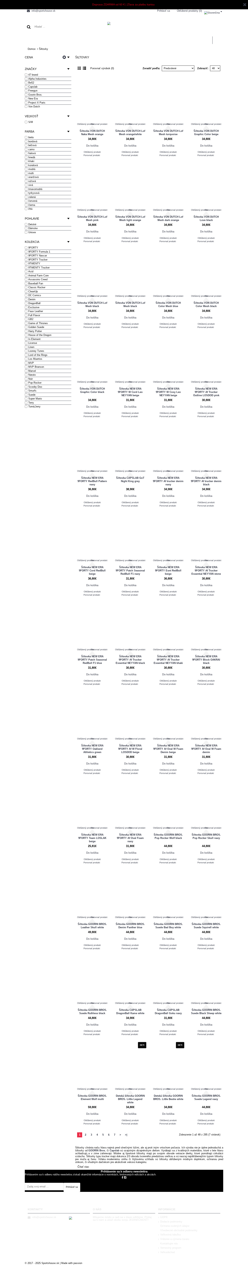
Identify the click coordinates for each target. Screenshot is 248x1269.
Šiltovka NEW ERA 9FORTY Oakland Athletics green (92, 749)
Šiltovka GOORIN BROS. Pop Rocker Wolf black (168, 836)
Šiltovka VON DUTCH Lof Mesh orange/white (130, 132)
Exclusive (33, 307)
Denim (31, 299)
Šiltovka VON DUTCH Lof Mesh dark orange (168, 218)
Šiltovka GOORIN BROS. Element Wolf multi (92, 1097)
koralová (33, 165)
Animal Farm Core (38, 275)
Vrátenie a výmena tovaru (174, 1239)
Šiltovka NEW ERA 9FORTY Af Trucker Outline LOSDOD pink (206, 392)
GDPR (163, 1217)
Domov (32, 48)
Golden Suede (36, 327)
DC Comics (34, 295)
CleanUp (33, 291)
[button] (213, 11)
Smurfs (32, 390)
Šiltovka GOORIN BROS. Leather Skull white (92, 926)
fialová (32, 153)
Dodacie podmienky (171, 1221)
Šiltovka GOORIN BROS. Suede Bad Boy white (168, 926)
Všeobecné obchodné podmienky (178, 1230)
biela (31, 137)
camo (31, 149)
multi (31, 173)
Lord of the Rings (37, 355)
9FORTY (33, 247)
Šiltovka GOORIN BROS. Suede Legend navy (206, 1097)
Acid (30, 271)
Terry (31, 402)
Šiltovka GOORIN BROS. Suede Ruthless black (92, 1011)
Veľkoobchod (167, 1252)
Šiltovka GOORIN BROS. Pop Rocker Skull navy (206, 836)
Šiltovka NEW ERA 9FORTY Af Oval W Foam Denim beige (168, 749)
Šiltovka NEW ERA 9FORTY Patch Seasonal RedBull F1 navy (130, 570)
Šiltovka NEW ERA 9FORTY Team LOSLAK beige (92, 838)
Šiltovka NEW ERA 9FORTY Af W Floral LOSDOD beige (130, 749)
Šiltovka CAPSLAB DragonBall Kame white (130, 1011)
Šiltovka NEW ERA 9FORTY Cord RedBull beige (92, 570)
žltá (30, 208)
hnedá (31, 157)
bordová (32, 141)
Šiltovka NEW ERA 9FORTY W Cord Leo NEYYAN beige (130, 392)
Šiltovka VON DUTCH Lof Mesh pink (92, 218)
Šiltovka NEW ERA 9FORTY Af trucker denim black (206, 481)
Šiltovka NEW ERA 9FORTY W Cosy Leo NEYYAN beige (168, 392)
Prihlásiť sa (72, 1187)
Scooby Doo (35, 386)
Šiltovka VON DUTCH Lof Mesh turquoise (168, 132)
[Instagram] (125, 1177)
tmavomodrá (35, 189)
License (32, 343)
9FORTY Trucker (37, 259)
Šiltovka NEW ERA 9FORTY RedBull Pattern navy (92, 481)
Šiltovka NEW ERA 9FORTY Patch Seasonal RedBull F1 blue (92, 659)
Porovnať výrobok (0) (102, 68)
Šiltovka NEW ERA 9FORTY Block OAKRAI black (206, 659)
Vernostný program (170, 1247)
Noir (30, 378)
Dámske (33, 228)
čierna (31, 205)
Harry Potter (35, 331)
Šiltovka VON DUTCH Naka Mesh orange (92, 132)
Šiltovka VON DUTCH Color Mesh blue (168, 304)
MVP (31, 362)
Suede (31, 394)
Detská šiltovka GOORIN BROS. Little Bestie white (168, 1097)
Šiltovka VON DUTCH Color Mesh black (206, 304)
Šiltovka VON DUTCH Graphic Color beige (206, 132)
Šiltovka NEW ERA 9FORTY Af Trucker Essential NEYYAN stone (206, 570)
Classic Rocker (36, 287)
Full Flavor (34, 315)
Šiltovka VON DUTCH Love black (206, 218)
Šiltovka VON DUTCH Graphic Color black (92, 390)
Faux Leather (35, 311)
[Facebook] (122, 1177)
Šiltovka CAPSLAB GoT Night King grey (130, 479)
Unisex (32, 232)
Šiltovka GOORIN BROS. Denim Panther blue (130, 926)
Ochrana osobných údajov (174, 1225)
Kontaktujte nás (169, 1243)
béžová (32, 145)
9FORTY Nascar (37, 255)
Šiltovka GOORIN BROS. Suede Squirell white (206, 926)
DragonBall (34, 303)
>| (126, 1134)
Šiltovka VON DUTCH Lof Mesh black (92, 304)
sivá (30, 185)
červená (32, 200)
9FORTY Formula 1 (39, 251)
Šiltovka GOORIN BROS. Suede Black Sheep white (206, 1011)
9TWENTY (34, 263)
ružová (32, 181)
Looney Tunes (36, 350)
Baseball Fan (35, 283)
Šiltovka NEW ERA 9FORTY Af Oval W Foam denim (206, 749)
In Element (34, 339)
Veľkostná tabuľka (170, 1234)
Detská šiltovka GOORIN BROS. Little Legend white (130, 1099)
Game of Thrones (38, 323)
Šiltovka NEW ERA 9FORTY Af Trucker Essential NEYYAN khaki (168, 659)
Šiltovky (43, 48)
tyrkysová (33, 193)
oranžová (33, 177)
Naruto (32, 374)
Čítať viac (83, 1166)
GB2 (30, 319)
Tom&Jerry (34, 406)
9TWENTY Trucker (39, 267)
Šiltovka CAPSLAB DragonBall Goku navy (168, 1011)
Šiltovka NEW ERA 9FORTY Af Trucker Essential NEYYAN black (130, 659)
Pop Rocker (34, 382)
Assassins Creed (37, 279)
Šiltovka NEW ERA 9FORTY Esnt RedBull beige (168, 570)
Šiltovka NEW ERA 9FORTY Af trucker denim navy (168, 481)
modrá (31, 169)
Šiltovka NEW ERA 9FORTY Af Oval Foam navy (130, 838)
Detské (32, 224)
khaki (31, 161)
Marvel (32, 370)
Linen (31, 347)
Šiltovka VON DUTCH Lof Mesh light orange (130, 218)
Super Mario (35, 398)
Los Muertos (35, 358)
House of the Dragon (39, 335)
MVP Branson (36, 366)
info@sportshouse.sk (44, 1217)
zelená (32, 197)
